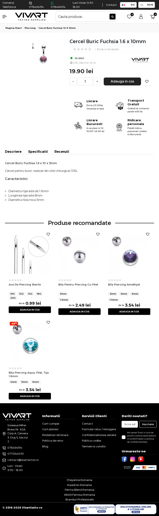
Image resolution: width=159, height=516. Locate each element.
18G (39, 293)
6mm (135, 293)
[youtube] (141, 458)
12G (21, 293)
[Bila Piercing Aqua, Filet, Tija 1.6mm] (30, 342)
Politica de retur (52, 440)
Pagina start (13, 28)
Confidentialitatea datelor (99, 435)
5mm (63, 293)
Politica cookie (91, 440)
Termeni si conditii (94, 446)
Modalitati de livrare (55, 435)
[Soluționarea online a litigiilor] (136, 509)
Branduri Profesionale (79, 499)
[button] (6, 16)
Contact (111, 4)
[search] (113, 16)
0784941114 (36, 6)
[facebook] (125, 458)
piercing (30, 28)
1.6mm (64, 299)
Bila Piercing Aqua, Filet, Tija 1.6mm (29, 374)
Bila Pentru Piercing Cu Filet (78, 284)
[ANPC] (94, 509)
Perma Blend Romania (79, 489)
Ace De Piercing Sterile (25, 284)
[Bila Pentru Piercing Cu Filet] (79, 253)
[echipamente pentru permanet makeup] (31, 16)
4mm (13, 381)
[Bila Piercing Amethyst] (129, 253)
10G (12, 293)
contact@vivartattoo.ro (23, 459)
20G (13, 297)
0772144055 (15, 453)
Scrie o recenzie (108, 49)
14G (30, 293)
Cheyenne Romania (79, 480)
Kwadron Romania (79, 485)
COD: (75, 62)
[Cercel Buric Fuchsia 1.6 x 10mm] (44, 55)
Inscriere (148, 424)
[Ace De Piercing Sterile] (30, 253)
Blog (45, 446)
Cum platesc (50, 429)
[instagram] (133, 458)
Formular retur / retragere (99, 429)
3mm (113, 293)
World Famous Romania (79, 494)
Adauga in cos (122, 81)
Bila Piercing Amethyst (124, 284)
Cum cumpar (50, 423)
